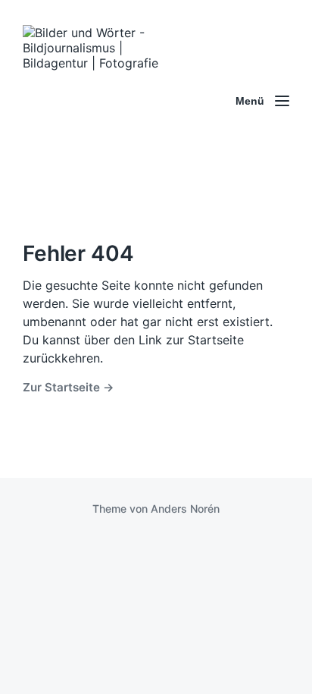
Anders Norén (185, 508)
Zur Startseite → (68, 387)
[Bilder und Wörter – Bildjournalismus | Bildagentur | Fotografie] (98, 101)
